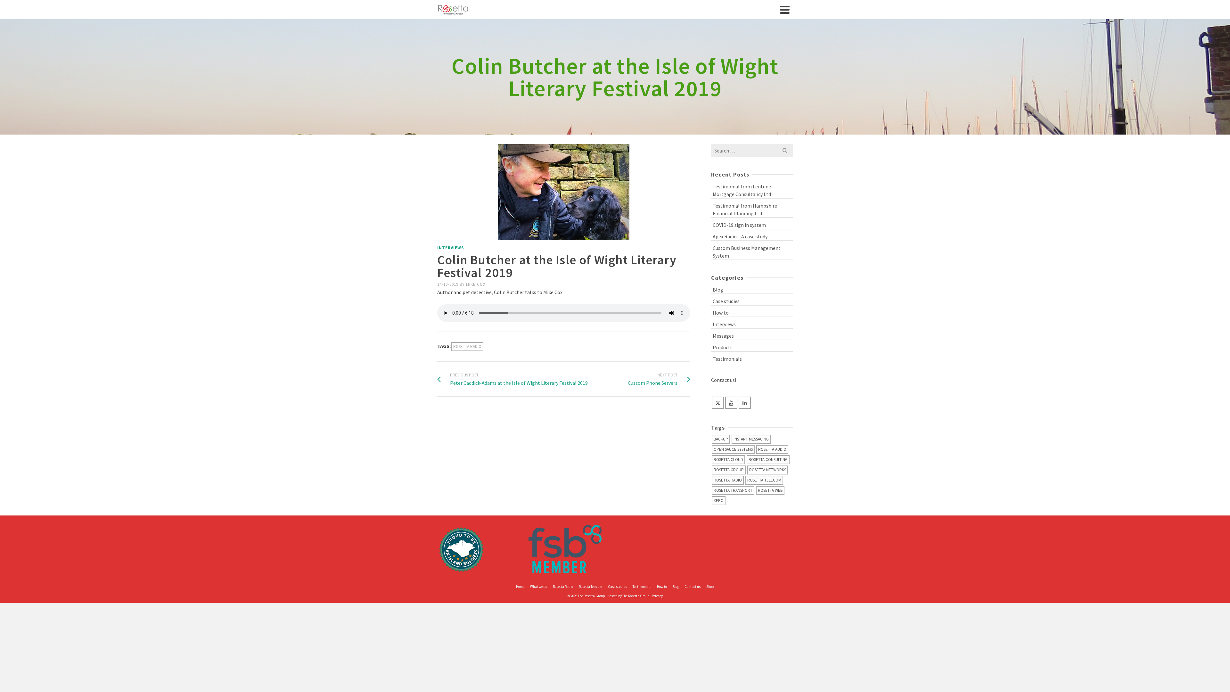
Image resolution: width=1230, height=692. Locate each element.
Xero (719, 500)
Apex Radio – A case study (740, 236)
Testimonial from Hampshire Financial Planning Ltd (745, 209)
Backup (721, 439)
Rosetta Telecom (764, 480)
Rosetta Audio (772, 449)
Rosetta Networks (767, 470)
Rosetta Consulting (768, 459)
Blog (718, 289)
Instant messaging (751, 439)
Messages (723, 336)
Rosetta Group (729, 470)
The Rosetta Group (636, 596)
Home (520, 586)
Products (723, 347)
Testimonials (727, 359)
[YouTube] (731, 403)
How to (721, 312)
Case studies (726, 301)
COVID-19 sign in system (739, 225)
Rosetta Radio (467, 346)
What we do (538, 586)
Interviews (450, 248)
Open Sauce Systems (733, 449)
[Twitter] (718, 403)
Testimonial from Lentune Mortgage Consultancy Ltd (742, 190)
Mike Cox (476, 284)
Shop (710, 586)
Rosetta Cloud (728, 459)
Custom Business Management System (747, 252)
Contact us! (723, 380)
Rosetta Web (770, 490)
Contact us (693, 586)
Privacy (657, 596)
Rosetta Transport (733, 490)
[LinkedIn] (745, 403)
